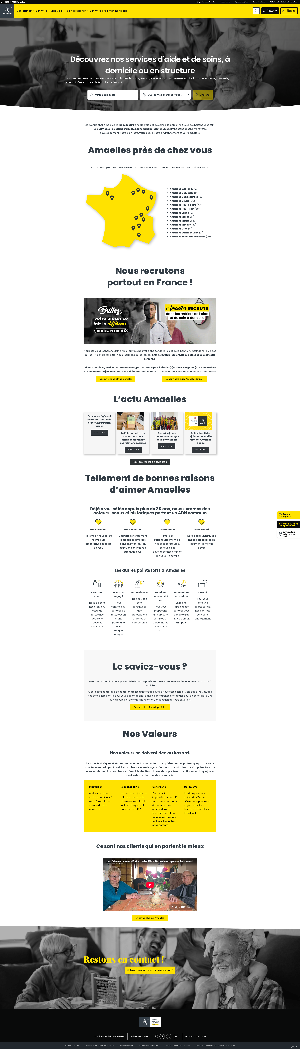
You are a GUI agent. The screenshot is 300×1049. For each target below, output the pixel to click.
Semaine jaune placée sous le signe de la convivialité (167, 436)
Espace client (225, 2)
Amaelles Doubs (179, 200)
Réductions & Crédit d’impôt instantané (284, 2)
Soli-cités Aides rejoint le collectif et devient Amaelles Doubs (201, 438)
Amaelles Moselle (180, 224)
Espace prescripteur (241, 2)
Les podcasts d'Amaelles (149, 1046)
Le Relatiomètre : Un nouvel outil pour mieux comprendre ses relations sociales (133, 438)
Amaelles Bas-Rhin (181, 189)
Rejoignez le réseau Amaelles (206, 2)
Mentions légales (126, 1046)
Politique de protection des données (100, 1046)
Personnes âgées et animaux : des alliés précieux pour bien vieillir (99, 421)
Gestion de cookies (72, 1046)
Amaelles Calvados (181, 193)
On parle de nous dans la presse (177, 1046)
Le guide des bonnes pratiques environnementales (215, 1046)
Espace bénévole (259, 2)
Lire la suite (99, 432)
